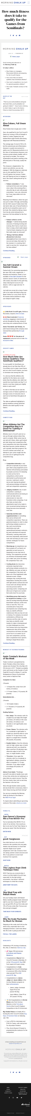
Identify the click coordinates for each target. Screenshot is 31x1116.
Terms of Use (10, 1113)
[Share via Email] (19, 35)
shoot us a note (21, 803)
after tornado (20, 313)
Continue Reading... (9, 251)
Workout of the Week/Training (22, 1094)
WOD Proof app (10, 797)
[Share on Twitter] (13, 35)
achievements (14, 984)
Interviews (23, 1091)
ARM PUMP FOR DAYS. (10, 885)
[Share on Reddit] (16, 35)
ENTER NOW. (7, 831)
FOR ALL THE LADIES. (10, 934)
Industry (22, 1089)
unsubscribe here (18, 1058)
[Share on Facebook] (10, 35)
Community (8, 1091)
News (8, 1087)
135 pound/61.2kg (16, 962)
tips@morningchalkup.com (15, 1043)
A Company (28, 1104)
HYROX (8, 1089)
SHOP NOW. (7, 860)
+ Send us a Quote (24, 96)
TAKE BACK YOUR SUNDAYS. (12, 911)
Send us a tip (21, 948)
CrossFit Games (22, 1087)
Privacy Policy (20, 1113)
